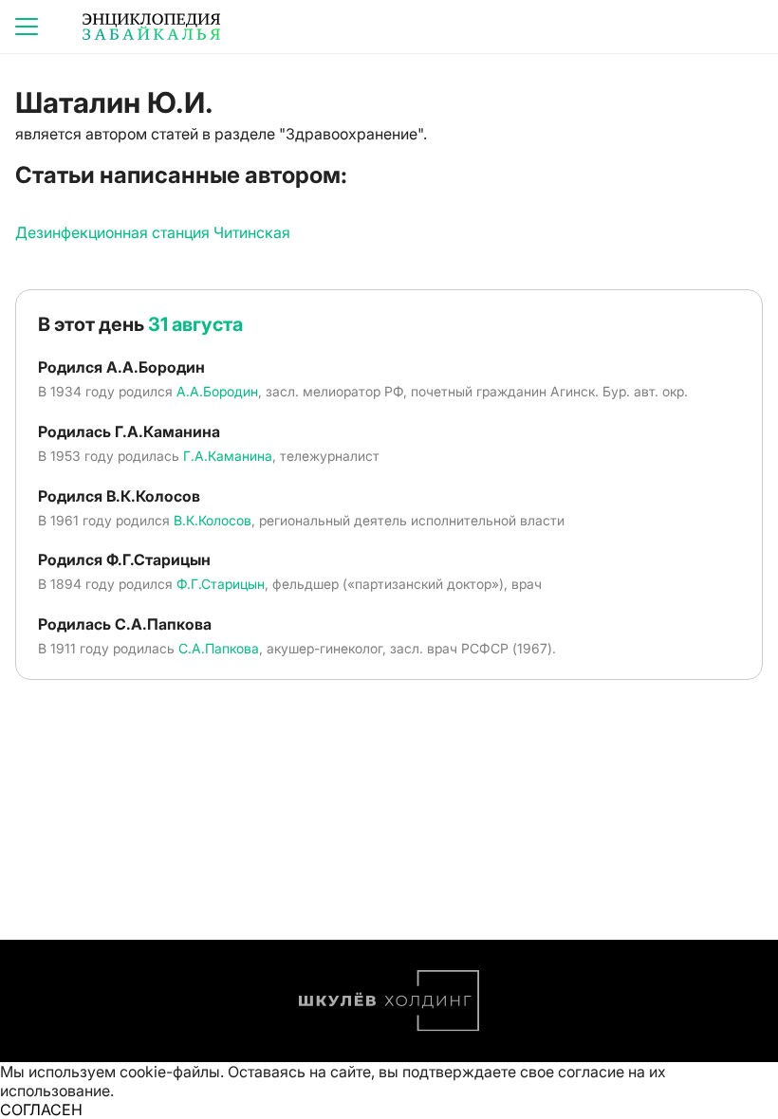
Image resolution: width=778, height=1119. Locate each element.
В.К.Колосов (212, 520)
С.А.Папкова (218, 648)
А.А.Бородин (217, 391)
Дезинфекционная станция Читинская (152, 232)
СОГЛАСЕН (41, 1109)
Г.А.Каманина (227, 456)
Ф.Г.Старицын (220, 584)
